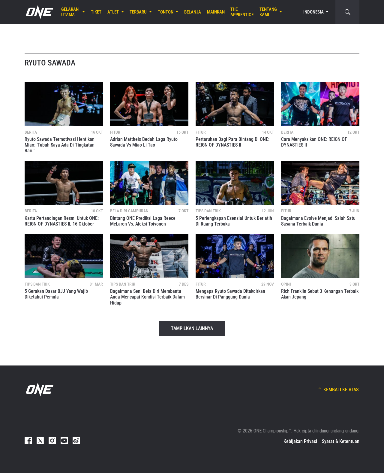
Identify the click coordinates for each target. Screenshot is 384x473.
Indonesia (313, 12)
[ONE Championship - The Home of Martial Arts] (39, 12)
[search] (347, 12)
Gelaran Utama (70, 12)
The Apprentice (242, 12)
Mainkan (216, 12)
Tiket (96, 12)
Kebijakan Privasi (300, 441)
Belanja (192, 12)
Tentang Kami (268, 12)
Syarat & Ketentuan (340, 441)
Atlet (113, 12)
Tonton (165, 12)
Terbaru (138, 12)
